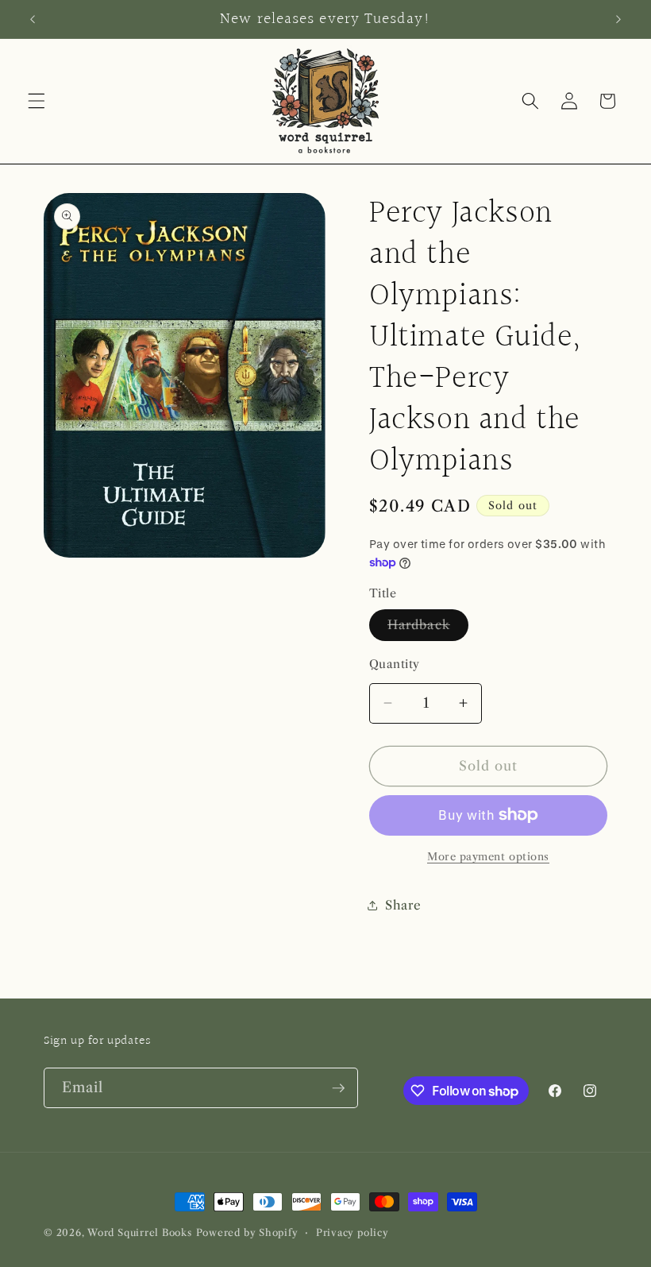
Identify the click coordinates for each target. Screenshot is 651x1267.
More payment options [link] (488, 856)
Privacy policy (352, 1232)
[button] (36, 101)
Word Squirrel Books (139, 1232)
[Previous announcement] (32, 19)
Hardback (427, 628)
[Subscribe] (338, 1088)
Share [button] (403, 905)
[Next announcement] (618, 19)
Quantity (394, 664)
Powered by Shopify (247, 1232)
